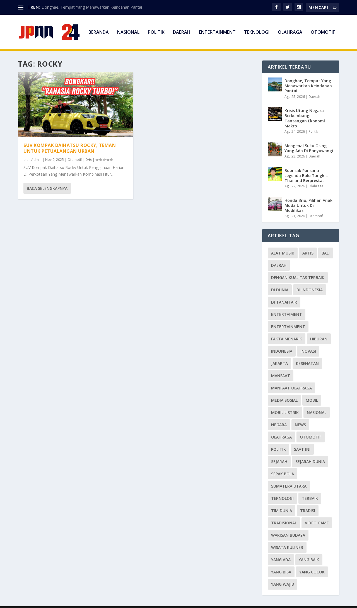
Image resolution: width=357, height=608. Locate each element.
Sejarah (279, 461)
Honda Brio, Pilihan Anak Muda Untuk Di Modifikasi (308, 205)
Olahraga (290, 32)
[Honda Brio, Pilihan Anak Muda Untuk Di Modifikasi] (275, 204)
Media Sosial (284, 400)
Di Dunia (279, 289)
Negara (279, 424)
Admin (36, 159)
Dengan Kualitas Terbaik (297, 277)
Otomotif (323, 32)
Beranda (98, 32)
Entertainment (217, 32)
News (300, 424)
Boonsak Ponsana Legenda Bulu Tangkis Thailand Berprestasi (305, 175)
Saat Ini (302, 449)
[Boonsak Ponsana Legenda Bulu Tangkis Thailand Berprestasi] (275, 174)
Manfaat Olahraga (291, 388)
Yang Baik (309, 559)
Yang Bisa (281, 572)
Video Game (317, 522)
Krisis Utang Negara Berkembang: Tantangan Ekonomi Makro (304, 118)
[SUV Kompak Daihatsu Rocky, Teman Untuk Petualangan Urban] (75, 104)
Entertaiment (286, 314)
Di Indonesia (309, 289)
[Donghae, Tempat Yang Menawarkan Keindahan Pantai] (275, 84)
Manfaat (280, 375)
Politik (156, 32)
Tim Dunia (281, 510)
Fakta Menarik (286, 338)
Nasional (128, 32)
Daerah (181, 32)
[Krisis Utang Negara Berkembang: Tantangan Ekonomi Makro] (275, 114)
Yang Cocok (312, 572)
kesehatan (307, 363)
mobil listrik (285, 412)
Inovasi (308, 351)
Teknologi (256, 32)
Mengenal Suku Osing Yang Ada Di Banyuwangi (308, 148)
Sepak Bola (282, 473)
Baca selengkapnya (47, 188)
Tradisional (284, 522)
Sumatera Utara (289, 486)
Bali (326, 253)
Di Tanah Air (284, 302)
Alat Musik (282, 253)
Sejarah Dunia (310, 461)
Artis (307, 253)
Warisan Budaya (288, 535)
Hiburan (318, 338)
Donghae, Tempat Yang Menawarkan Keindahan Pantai (92, 7)
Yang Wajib (282, 584)
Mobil (312, 400)
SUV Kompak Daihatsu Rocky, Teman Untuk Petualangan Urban (69, 148)
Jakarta (279, 363)
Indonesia (281, 351)
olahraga (281, 437)
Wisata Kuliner (287, 547)
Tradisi (307, 510)
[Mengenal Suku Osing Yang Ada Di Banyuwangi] (275, 149)
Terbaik (310, 498)
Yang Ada (281, 559)
